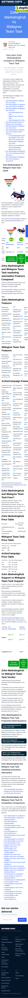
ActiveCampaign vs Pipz (11, 895)
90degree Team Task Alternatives (13, 791)
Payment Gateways (6, 942)
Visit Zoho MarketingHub (11, 259)
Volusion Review (6, 980)
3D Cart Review (5, 977)
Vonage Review (5, 990)
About (17, 973)
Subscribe (22, 919)
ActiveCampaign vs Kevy (11, 881)
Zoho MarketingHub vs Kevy (12, 825)
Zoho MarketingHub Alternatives (13, 789)
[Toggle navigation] (25, 3)
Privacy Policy (19, 975)
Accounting (4, 966)
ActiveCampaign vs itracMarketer (13, 874)
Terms (17, 978)
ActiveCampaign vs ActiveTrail (13, 891)
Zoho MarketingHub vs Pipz (12, 843)
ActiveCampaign (8, 291)
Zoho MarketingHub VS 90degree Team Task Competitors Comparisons (15, 159)
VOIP (2, 957)
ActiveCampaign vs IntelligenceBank (14, 879)
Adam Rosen (11, 41)
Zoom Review (5, 983)
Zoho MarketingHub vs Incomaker (13, 841)
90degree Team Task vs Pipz (12, 854)
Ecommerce (4, 939)
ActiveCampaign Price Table (17, 120)
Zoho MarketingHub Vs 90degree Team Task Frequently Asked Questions (15, 131)
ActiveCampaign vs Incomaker (13, 893)
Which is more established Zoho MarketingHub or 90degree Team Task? (16, 147)
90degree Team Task (19, 289)
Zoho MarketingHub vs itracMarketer (14, 815)
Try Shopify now (21, 10)
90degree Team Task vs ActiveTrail (14, 866)
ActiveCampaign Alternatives (12, 793)
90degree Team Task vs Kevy (12, 845)
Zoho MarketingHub (14, 218)
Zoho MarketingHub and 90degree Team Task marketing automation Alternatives (15, 153)
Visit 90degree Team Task (21, 259)
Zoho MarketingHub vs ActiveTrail (14, 839)
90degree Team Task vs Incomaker (14, 856)
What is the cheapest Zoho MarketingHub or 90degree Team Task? (16, 141)
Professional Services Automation (5, 962)
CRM (2, 945)
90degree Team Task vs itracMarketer (14, 868)
